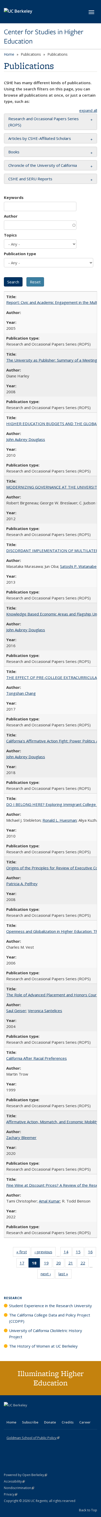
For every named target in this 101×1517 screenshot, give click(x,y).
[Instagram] (39, 1414)
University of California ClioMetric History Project (45, 1333)
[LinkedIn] (19, 1414)
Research (13, 1298)
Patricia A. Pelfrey (22, 883)
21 (72, 1264)
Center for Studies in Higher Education (43, 36)
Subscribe (30, 1422)
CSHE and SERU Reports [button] (30, 178)
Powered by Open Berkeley (25, 1475)
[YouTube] (29, 1414)
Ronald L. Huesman (59, 820)
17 (24, 1264)
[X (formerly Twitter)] (8, 1414)
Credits (68, 1422)
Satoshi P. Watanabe (78, 566)
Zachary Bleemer (21, 1137)
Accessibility (14, 1481)
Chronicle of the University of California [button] (42, 165)
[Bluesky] (49, 1414)
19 (48, 1264)
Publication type (20, 253)
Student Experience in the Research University (50, 1305)
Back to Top (88, 1510)
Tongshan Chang (21, 693)
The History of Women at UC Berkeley (43, 1346)
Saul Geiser (16, 1010)
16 (92, 1253)
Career (85, 1422)
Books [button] (13, 151)
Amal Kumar (49, 1201)
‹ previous (45, 1253)
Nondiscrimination (19, 1488)
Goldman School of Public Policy (33, 1437)
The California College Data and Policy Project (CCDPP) (49, 1318)
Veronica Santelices (45, 1010)
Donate (50, 1422)
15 (80, 1253)
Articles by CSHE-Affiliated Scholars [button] (39, 138)
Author (11, 216)
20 (60, 1264)
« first (23, 1253)
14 (68, 1253)
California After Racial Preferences (36, 1058)
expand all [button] (88, 110)
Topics (10, 235)
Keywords (14, 197)
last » (65, 1275)
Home (9, 54)
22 (85, 1264)
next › (47, 1275)
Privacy (10, 1494)
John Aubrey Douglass (25, 439)
